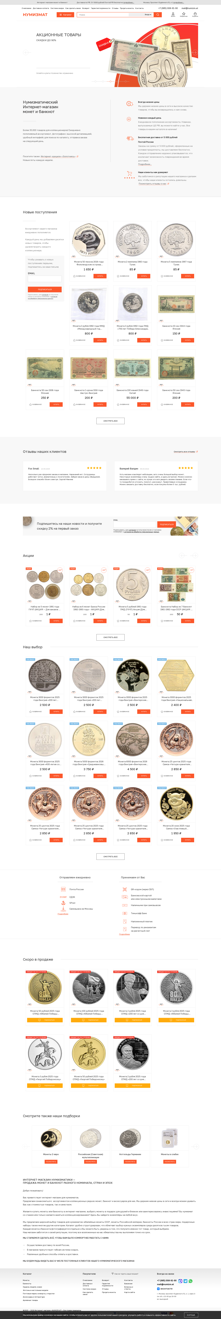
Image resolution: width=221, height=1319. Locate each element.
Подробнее (63, 914)
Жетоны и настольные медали (35, 1290)
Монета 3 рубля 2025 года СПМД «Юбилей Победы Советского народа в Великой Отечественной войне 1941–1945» (176, 1012)
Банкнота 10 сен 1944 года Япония (176, 327)
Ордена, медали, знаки (32, 1287)
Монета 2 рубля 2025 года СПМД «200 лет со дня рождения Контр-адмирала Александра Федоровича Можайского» (132, 1078)
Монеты (26, 1280)
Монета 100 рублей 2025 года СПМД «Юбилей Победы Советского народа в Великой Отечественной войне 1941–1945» (88, 1012)
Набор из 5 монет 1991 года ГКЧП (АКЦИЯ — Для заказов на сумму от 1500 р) (45, 608)
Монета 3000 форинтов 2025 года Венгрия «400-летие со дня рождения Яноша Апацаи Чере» (45, 763)
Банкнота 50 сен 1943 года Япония (176, 391)
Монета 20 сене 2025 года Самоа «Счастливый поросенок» (176, 827)
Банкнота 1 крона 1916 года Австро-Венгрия (88, 391)
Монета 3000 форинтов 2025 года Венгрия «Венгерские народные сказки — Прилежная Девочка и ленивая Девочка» (132, 698)
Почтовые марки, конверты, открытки (38, 1294)
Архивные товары (30, 1300)
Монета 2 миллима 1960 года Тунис (132, 263)
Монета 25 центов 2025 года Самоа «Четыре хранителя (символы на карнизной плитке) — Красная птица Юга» (89, 827)
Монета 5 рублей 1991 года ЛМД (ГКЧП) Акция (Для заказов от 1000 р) (132, 608)
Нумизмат (35, 14)
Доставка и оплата (41, 8)
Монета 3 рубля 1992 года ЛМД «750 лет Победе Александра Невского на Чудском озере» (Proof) (132, 327)
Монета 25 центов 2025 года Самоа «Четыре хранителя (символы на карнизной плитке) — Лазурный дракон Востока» (132, 827)
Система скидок (57, 8)
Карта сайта (129, 1292)
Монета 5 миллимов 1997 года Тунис (176, 263)
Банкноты (27, 1284)
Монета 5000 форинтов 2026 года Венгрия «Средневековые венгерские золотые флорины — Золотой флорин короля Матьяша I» (89, 763)
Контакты (139, 8)
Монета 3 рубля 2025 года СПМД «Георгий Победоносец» (45, 1078)
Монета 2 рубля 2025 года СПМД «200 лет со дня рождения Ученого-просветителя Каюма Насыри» (132, 1012)
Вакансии (128, 1284)
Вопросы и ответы (128, 1288)
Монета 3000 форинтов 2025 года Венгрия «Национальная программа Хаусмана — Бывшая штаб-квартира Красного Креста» (176, 698)
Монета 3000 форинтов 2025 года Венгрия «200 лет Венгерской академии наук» (88, 698)
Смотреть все (110, 421)
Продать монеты (127, 8)
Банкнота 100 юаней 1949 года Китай (132, 391)
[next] (196, 1146)
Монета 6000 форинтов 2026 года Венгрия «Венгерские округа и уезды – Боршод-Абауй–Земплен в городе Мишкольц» (132, 763)
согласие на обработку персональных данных (141, 532)
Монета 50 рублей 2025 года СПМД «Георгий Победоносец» (89, 1078)
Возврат (86, 8)
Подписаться (45, 289)
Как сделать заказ (73, 8)
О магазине (26, 8)
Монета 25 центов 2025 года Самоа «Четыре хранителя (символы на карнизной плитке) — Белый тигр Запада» (45, 827)
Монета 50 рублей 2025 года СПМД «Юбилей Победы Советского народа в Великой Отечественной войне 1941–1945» (45, 1012)
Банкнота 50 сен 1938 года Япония (45, 391)
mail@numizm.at (190, 8)
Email (31, 273)
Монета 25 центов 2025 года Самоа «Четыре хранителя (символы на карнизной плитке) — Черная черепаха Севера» (176, 763)
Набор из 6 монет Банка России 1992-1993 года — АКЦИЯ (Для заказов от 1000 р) (88, 608)
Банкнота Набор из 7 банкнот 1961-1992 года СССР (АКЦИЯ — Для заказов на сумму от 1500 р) (176, 608)
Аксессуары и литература (34, 1297)
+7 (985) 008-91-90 (168, 8)
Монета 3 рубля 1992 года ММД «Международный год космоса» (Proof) (89, 327)
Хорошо (191, 1315)
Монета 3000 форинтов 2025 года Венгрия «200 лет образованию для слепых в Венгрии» (45, 698)
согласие (45, 294)
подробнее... (128, 2)
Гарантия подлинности (100, 8)
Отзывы (115, 8)
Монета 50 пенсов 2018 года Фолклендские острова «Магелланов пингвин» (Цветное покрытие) (88, 263)
